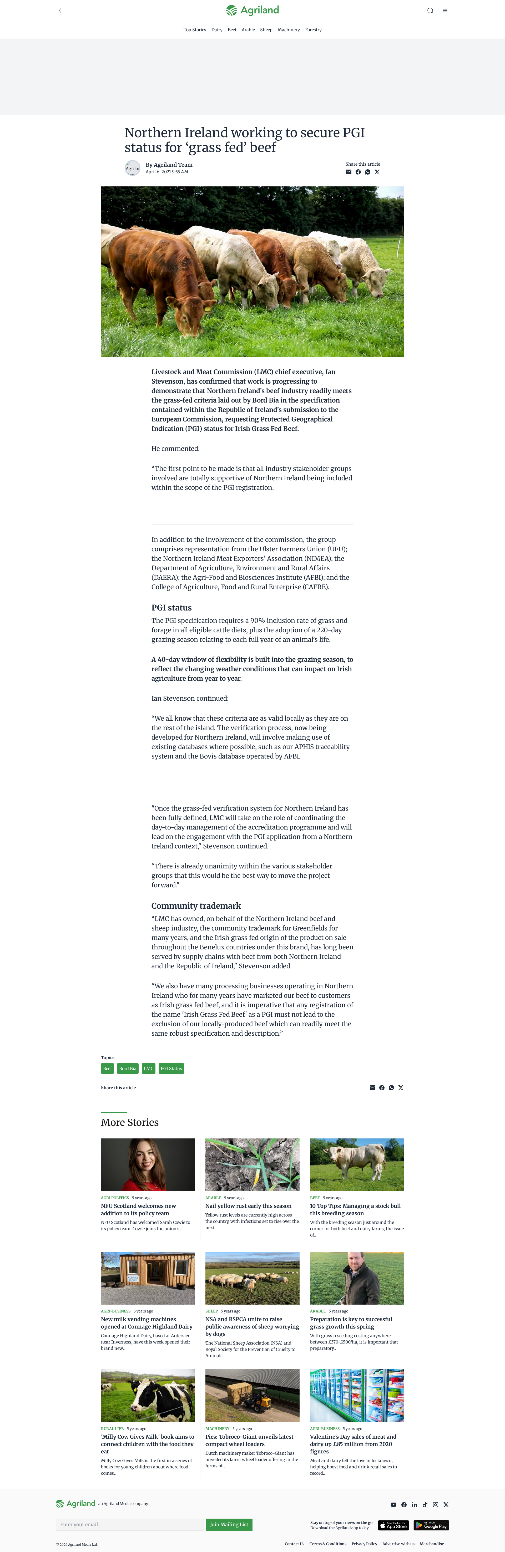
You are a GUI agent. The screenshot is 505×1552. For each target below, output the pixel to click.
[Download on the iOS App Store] (393, 1525)
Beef (232, 29)
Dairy (217, 29)
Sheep (266, 29)
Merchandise (432, 1543)
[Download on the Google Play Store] (431, 1525)
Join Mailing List (229, 1525)
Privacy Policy (364, 1543)
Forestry (313, 29)
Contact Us (294, 1543)
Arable (248, 29)
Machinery (289, 29)
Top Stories (195, 29)
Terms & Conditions (328, 1543)
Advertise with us (398, 1543)
